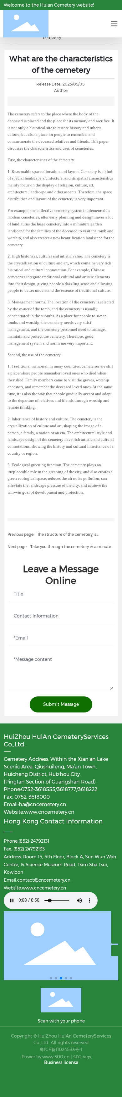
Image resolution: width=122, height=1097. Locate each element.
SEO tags (82, 1056)
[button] (51, 978)
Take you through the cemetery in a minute (70, 546)
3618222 (87, 789)
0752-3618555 (38, 789)
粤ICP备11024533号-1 (61, 1049)
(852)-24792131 (33, 841)
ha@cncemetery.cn (42, 804)
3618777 (66, 789)
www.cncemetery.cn (49, 812)
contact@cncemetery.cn (43, 880)
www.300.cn (55, 1057)
